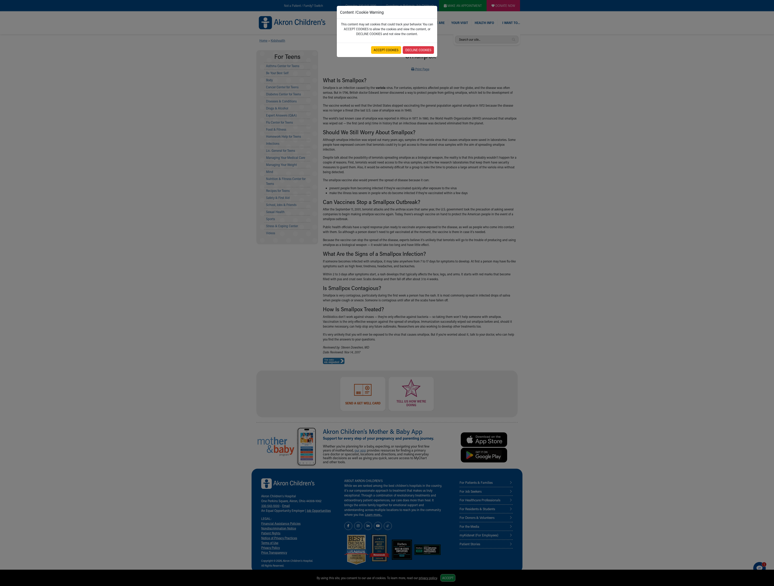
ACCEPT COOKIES (386, 50)
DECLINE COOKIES (418, 50)
